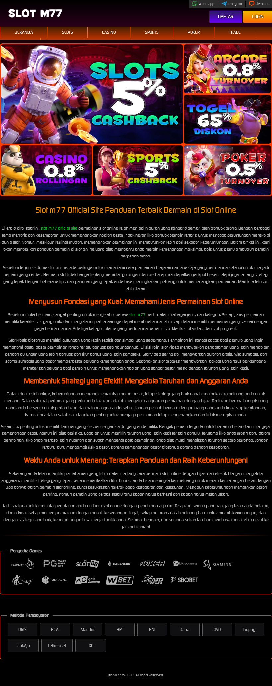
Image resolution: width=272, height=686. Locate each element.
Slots (67, 32)
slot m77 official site (59, 228)
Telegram (235, 4)
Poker (194, 32)
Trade (235, 32)
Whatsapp (207, 4)
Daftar (226, 16)
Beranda (24, 32)
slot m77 (137, 314)
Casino (109, 32)
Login (258, 16)
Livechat (262, 4)
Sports (152, 32)
